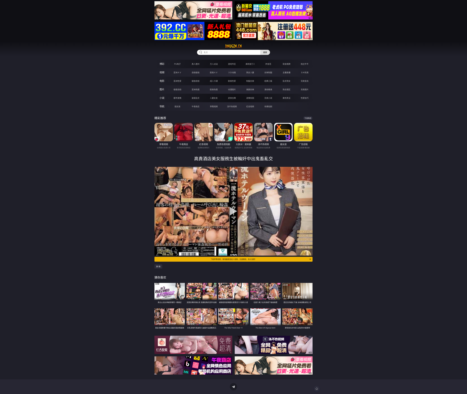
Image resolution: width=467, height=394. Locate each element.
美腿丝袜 (250, 89)
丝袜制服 (268, 72)
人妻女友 (214, 98)
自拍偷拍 (195, 72)
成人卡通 (214, 81)
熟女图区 (286, 89)
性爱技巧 (305, 98)
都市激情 (177, 98)
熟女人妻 (250, 72)
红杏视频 (250, 106)
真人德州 (195, 64)
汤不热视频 (232, 106)
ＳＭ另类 (305, 72)
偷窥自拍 (177, 89)
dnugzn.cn (233, 46)
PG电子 (177, 64)
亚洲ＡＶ (177, 72)
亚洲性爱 (177, 81)
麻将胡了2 (250, 64)
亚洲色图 (195, 89)
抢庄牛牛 (305, 64)
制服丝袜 (250, 81)
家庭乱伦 (195, 98)
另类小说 (268, 98)
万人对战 (214, 64)
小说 (162, 98)
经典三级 (268, 81)
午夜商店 (195, 106)
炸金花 (268, 64)
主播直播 (286, 72)
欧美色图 (214, 89)
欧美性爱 (232, 81)
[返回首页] (317, 389)
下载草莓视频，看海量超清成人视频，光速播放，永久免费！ (233, 259)
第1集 (158, 266)
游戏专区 (232, 64)
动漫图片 (232, 89)
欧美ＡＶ (214, 72)
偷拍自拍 (195, 81)
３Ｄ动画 (232, 72)
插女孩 (177, 106)
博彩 (162, 64)
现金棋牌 (286, 64)
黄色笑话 (286, 98)
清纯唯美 (268, 89)
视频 (162, 72)
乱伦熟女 (286, 81)
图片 (162, 89)
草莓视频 (214, 106)
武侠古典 (232, 98)
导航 (162, 106)
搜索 (265, 52)
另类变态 (305, 81)
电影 (162, 81)
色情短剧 (268, 106)
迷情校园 (250, 98)
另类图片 (305, 89)
